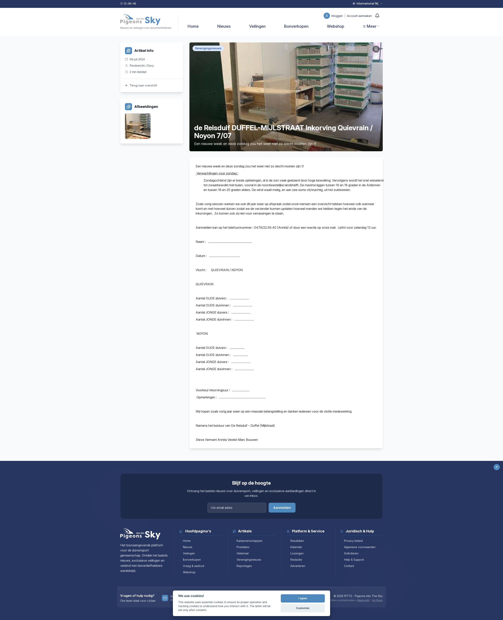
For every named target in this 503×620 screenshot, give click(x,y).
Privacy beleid (353, 540)
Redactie (296, 559)
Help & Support (354, 559)
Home (193, 26)
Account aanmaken (359, 15)
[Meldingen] (377, 15)
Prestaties (243, 547)
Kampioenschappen (250, 540)
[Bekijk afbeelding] (138, 126)
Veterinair (243, 553)
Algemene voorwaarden (359, 547)
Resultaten (297, 540)
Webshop (335, 26)
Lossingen (297, 553)
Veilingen (257, 26)
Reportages (244, 566)
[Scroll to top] (497, 467)
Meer (371, 26)
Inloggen (337, 15)
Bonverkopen (296, 26)
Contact (349, 566)
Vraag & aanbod (193, 566)
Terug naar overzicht (143, 85)
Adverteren (297, 566)
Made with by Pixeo (370, 600)
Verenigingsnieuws (249, 559)
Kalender (296, 547)
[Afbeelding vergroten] (376, 49)
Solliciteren (351, 553)
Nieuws (224, 26)
